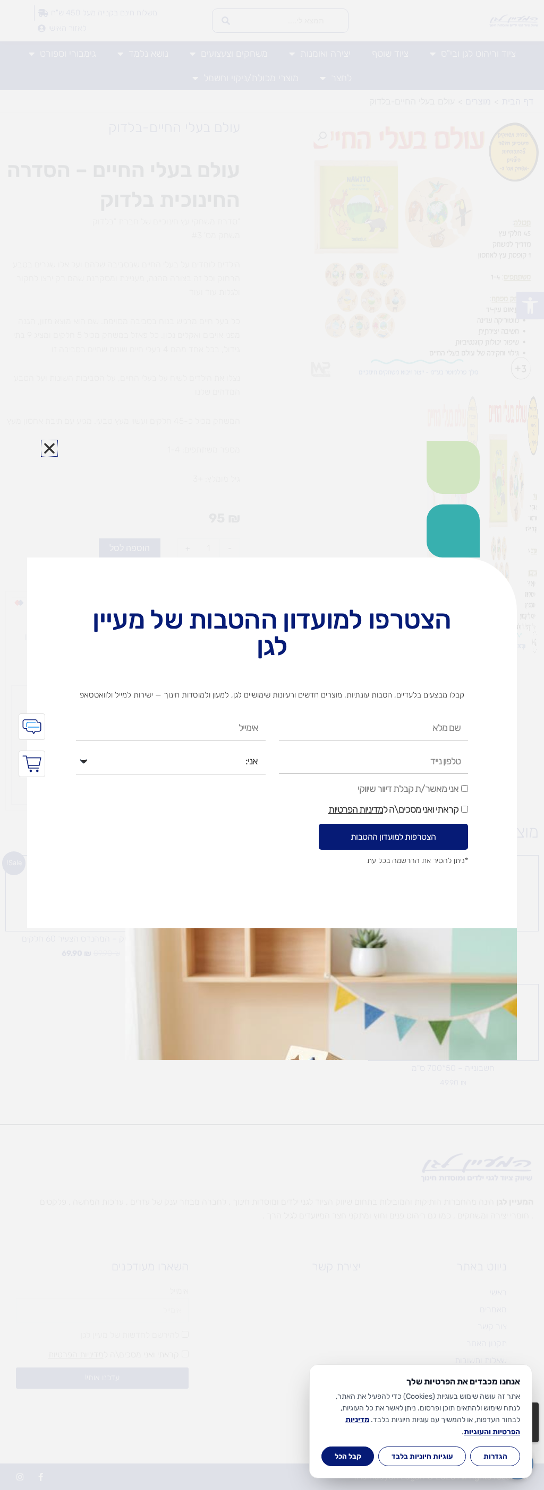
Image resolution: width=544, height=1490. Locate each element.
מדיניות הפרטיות (355, 809)
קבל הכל (348, 1456)
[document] (272, 745)
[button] (49, 448)
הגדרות (495, 1456)
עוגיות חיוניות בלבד (422, 1456)
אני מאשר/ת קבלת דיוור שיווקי (408, 789)
